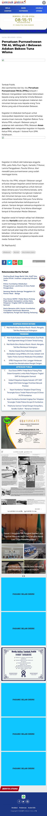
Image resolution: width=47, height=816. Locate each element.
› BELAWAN (11, 37)
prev (23, 576)
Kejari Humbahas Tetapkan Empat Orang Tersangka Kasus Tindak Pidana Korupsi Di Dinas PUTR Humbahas (25, 393)
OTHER (39, 11)
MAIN (23, 8)
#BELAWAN (6, 252)
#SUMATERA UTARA (28, 252)
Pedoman (23, 808)
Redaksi (15, 808)
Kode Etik (31, 808)
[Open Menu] (44, 2)
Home (4, 37)
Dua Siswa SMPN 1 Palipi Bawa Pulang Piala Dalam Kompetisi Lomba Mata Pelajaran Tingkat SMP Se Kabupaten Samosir (25, 373)
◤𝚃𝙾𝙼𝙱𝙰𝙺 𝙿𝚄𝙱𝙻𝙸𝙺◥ (29, 811)
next (24, 576)
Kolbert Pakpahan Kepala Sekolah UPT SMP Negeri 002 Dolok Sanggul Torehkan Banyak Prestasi (25, 383)
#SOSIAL (16, 252)
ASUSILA (39, 8)
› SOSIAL (19, 37)
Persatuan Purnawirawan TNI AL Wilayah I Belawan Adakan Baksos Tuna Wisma (21, 47)
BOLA (7, 8)
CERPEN (7, 11)
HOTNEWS (23, 11)
